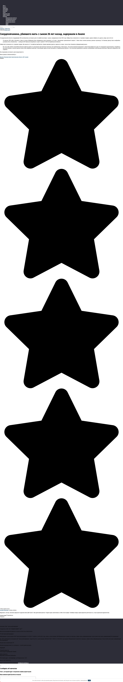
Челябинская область (11, 19)
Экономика (5, 9)
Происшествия (6, 13)
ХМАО (7, 23)
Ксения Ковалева (4, 610)
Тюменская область (10, 20)
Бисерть (2, 57)
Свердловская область (11, 18)
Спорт (4, 12)
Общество (5, 8)
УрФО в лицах (6, 15)
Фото (4, 5)
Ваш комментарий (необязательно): (10, 674)
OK (89, 680)
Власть (4, 7)
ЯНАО (7, 24)
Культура (5, 11)
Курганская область (10, 22)
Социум (26, 57)
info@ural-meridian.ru (23, 663)
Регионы (5, 16)
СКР (23, 57)
